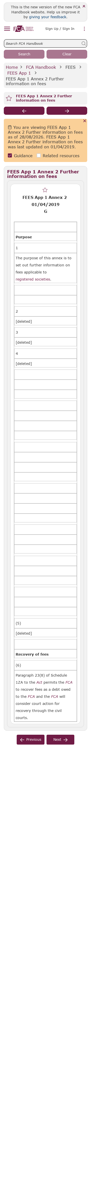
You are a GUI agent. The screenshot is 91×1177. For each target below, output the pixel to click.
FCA (69, 682)
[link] (24, 29)
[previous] (24, 111)
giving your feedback (47, 17)
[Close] (84, 6)
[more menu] (84, 29)
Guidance (23, 155)
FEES (70, 67)
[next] (67, 111)
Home (12, 67)
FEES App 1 (19, 73)
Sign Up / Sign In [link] (59, 29)
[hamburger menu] (7, 29)
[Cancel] (84, 121)
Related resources (61, 155)
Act (39, 682)
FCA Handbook (41, 67)
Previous (33, 739)
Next (57, 739)
